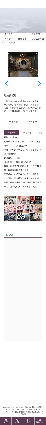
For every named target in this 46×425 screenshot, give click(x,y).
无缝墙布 (22, 39)
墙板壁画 (36, 34)
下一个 (31, 122)
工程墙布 (8, 34)
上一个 (14, 122)
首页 (3, 43)
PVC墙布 (8, 39)
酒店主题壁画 (38, 39)
